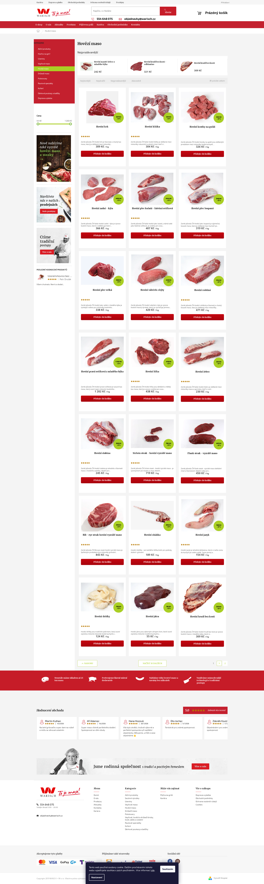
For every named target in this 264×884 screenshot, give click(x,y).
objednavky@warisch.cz (51, 815)
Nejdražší (100, 81)
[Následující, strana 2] (219, 663)
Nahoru (88, 663)
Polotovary (42, 78)
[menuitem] (39, 24)
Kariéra (40, 2)
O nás (96, 798)
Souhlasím (167, 869)
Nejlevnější (85, 81)
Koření (40, 88)
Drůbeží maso (43, 73)
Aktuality (97, 804)
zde (153, 870)
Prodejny (120, 2)
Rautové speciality (45, 83)
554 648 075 (47, 804)
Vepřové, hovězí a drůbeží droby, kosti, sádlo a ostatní (139, 818)
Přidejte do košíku (102, 154)
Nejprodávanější (118, 81)
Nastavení (96, 877)
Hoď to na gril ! (44, 54)
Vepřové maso (44, 63)
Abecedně (136, 81)
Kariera (97, 811)
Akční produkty (44, 49)
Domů (96, 795)
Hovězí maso (43, 68)
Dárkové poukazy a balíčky (49, 93)
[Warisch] (60, 792)
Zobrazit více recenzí (216, 710)
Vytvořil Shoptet (220, 878)
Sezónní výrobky (132, 798)
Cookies (199, 804)
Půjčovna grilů (166, 795)
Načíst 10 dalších (152, 663)
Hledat (168, 12)
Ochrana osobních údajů (100, 2)
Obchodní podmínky (76, 2)
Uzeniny (41, 58)
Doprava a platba (55, 2)
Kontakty (97, 808)
